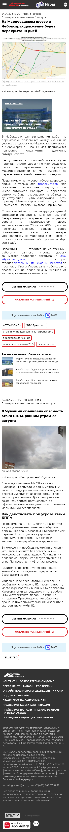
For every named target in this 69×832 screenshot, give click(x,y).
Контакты (10, 681)
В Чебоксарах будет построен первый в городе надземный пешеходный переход (37, 370)
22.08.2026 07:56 (11, 399)
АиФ (25, 471)
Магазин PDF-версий (38, 686)
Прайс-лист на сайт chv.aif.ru (24, 700)
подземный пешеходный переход (38, 263)
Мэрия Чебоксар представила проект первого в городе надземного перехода (37, 360)
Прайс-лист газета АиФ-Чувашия (26, 704)
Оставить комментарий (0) (34, 299)
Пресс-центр (11, 686)
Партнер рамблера (32, 815)
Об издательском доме (37, 681)
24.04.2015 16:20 (11, 13)
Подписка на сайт (16, 695)
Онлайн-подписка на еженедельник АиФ (33, 690)
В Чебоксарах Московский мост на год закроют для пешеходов (36, 381)
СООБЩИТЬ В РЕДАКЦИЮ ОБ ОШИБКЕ (28, 717)
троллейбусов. (48, 184)
